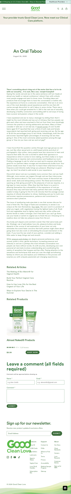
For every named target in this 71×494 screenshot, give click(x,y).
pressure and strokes (20, 239)
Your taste (35, 207)
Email (39, 378)
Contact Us (44, 445)
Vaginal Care (34, 463)
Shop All (32, 445)
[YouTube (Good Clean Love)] (15, 457)
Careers (56, 453)
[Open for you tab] (65, 488)
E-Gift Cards (33, 448)
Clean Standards (57, 449)
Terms (43, 456)
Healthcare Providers (57, 2)
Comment (11, 388)
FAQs (42, 448)
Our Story (57, 445)
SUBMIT (56, 433)
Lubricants (33, 455)
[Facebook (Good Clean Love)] (11, 457)
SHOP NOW (32, 352)
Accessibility (45, 463)
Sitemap (43, 471)
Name (9, 378)
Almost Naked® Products (21, 340)
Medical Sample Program (46, 467)
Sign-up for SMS (57, 467)
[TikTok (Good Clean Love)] (19, 457)
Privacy (43, 460)
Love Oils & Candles (33, 467)
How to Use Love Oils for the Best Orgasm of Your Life (21, 285)
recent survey (42, 127)
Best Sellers (33, 452)
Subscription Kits (34, 472)
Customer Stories (57, 462)
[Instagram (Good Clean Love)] (8, 457)
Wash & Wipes (32, 459)
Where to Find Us (45, 452)
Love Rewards (57, 457)
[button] (4, 9)
